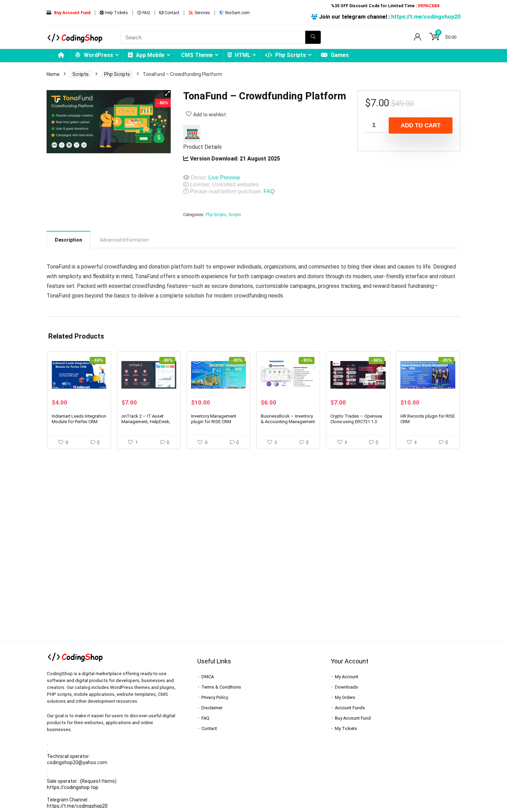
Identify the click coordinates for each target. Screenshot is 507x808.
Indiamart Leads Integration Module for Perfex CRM (79, 418)
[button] (167, 93)
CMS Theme (197, 55)
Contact (171, 12)
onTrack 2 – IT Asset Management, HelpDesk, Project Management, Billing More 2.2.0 (145, 424)
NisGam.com (237, 12)
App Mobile (150, 55)
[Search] (313, 37)
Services (201, 12)
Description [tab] (68, 240)
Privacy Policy (214, 697)
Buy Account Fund (353, 718)
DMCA (207, 676)
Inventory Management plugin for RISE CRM (213, 418)
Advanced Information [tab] (124, 240)
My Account (346, 676)
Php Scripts (290, 55)
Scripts (80, 74)
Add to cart (420, 125)
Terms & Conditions (221, 687)
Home (53, 74)
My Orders (345, 697)
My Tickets (346, 728)
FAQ (145, 12)
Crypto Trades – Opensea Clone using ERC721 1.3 (356, 418)
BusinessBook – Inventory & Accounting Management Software (288, 421)
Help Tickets (116, 12)
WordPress (97, 55)
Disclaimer (211, 707)
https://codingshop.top (72, 787)
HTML (241, 55)
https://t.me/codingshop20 (425, 16)
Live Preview (224, 178)
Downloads (346, 687)
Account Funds (350, 707)
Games (339, 55)
